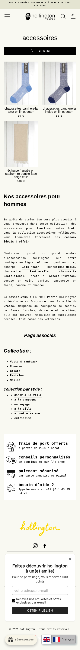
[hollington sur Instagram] (35, 545)
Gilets (15, 371)
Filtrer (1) (43, 50)
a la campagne (25, 399)
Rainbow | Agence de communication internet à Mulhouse (40, 638)
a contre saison (27, 413)
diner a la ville (28, 395)
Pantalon (17, 375)
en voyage (22, 404)
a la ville (22, 408)
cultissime (22, 418)
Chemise (16, 366)
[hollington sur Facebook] (44, 545)
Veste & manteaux (24, 361)
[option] (40, 4)
